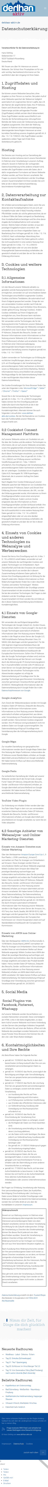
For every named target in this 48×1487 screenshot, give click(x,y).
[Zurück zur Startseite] (18, 8)
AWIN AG (25, 941)
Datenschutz (19, 1444)
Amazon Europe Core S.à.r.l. (32, 854)
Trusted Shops (39, 1295)
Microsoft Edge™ (31, 388)
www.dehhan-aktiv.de (24, 1434)
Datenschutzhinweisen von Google (16, 690)
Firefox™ (16, 391)
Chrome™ (7, 391)
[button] (45, 8)
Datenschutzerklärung (11, 1295)
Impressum (27, 1205)
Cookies (29, 1444)
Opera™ (24, 391)
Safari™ (43, 388)
